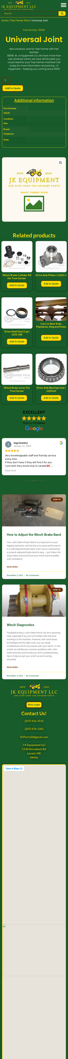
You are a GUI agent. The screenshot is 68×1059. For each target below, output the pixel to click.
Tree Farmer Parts (20, 20)
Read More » (13, 567)
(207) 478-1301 (34, 729)
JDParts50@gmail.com (34, 737)
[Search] (62, 13)
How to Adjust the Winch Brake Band (34, 535)
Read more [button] (10, 470)
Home (4, 20)
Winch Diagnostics (20, 625)
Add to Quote (12, 88)
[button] (63, 5)
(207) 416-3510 (34, 721)
